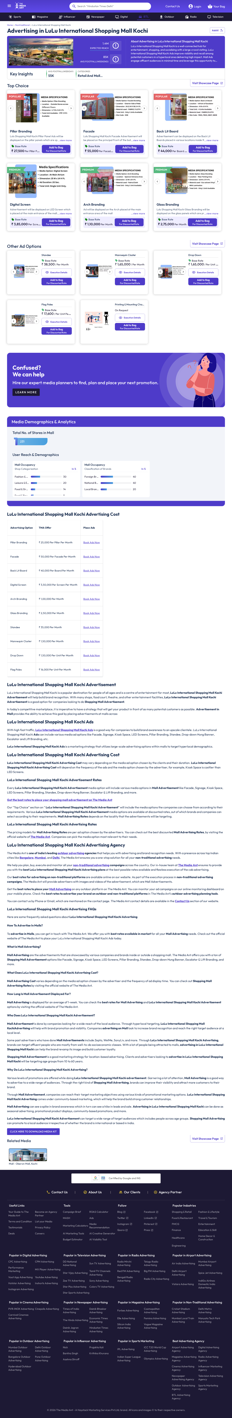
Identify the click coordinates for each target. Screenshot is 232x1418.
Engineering (179, 1245)
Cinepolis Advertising (47, 1308)
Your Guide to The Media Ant (18, 1213)
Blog (119, 1212)
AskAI (215, 30)
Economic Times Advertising (98, 1320)
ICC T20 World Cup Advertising (155, 1349)
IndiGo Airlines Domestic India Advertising (206, 1284)
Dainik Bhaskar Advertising (97, 1310)
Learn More (26, 392)
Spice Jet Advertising (210, 1272)
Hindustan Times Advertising (98, 1329)
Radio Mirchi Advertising (124, 1263)
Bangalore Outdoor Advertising (19, 1358)
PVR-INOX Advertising (21, 1308)
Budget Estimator (73, 1239)
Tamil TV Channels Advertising (99, 1273)
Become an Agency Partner (46, 1213)
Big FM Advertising (154, 1271)
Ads (91, 1218)
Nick (65, 1347)
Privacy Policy (42, 1227)
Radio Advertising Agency (208, 1358)
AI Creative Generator (102, 1233)
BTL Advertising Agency (181, 1396)
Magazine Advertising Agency (184, 1358)
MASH (66, 1218)
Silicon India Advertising (124, 1326)
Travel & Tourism (207, 1218)
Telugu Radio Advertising (151, 1263)
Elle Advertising (126, 1318)
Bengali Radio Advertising (125, 1279)
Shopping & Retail (182, 1212)
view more (66, 140)
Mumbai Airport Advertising (207, 1263)
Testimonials (15, 1227)
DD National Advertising (70, 1263)
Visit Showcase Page (205, 83)
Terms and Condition (20, 1221)
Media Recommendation (99, 1225)
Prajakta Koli (96, 1347)
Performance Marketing (16, 1269)
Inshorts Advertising (46, 1283)
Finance (176, 1230)
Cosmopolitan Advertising (152, 1310)
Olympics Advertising (156, 1358)
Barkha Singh (70, 1353)
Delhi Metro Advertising (205, 1310)
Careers (39, 1233)
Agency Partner (170, 1192)
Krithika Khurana (99, 1353)
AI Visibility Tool (98, 1239)
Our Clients (132, 1192)
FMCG (175, 1224)
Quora (121, 1230)
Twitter (121, 1218)
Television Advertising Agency (210, 1377)
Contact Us (172, 6)
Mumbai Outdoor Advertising (18, 1349)
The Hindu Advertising (75, 1320)
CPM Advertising (44, 1261)
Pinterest (149, 1224)
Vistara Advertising (183, 1284)
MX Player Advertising (47, 1269)
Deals (11, 1233)
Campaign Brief (72, 1212)
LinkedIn (149, 1218)
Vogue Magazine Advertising (153, 1326)
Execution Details (58, 272)
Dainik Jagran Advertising (71, 1329)
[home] (18, 8)
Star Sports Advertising (76, 1292)
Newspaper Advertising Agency (183, 1377)
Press (147, 1230)
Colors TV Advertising (101, 1286)
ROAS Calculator (98, 1212)
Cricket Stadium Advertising (181, 1310)
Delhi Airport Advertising (179, 1273)
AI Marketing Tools (73, 1233)
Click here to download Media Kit (33, 1131)
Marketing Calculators (75, 1225)
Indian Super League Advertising (129, 1358)
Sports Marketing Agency (208, 1387)
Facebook (149, 1212)
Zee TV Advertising (74, 1280)
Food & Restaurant (182, 1218)
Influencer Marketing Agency (210, 1368)
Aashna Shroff (71, 1359)
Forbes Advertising (128, 1310)
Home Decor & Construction (206, 1238)
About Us (95, 1192)
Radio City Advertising (156, 1279)
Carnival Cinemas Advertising (18, 1316)
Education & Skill (207, 1230)
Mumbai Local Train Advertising (183, 1320)
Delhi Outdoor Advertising (43, 1349)
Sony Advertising (99, 1280)
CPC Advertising (17, 1261)
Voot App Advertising (20, 1277)
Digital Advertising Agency (208, 1349)
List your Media (43, 1221)
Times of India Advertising (71, 1310)
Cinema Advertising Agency (183, 1368)
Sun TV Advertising (100, 1263)
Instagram (123, 1224)
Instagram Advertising (21, 1289)
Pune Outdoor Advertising (43, 1358)
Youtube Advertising (46, 1277)
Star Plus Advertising (74, 1286)
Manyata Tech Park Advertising (209, 1320)
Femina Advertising (155, 1318)
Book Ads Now (91, 542)
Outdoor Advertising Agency (183, 1387)
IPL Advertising (125, 1349)
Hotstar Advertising (19, 1283)
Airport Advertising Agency (183, 1349)
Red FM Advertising (128, 1271)
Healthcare (178, 1237)
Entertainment (206, 1224)
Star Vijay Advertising (75, 1272)
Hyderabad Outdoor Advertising (19, 1368)
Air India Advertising (183, 1263)
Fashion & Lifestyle (208, 1212)
